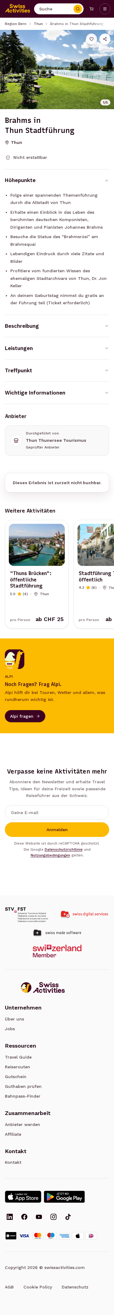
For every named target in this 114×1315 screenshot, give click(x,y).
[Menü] (104, 8)
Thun (38, 24)
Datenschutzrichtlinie (64, 849)
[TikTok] (68, 1217)
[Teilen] (104, 39)
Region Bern (15, 24)
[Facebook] (24, 1217)
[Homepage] (17, 9)
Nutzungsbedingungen (50, 855)
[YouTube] (39, 1217)
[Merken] (91, 39)
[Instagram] (53, 1217)
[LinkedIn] (10, 1217)
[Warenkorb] (91, 8)
